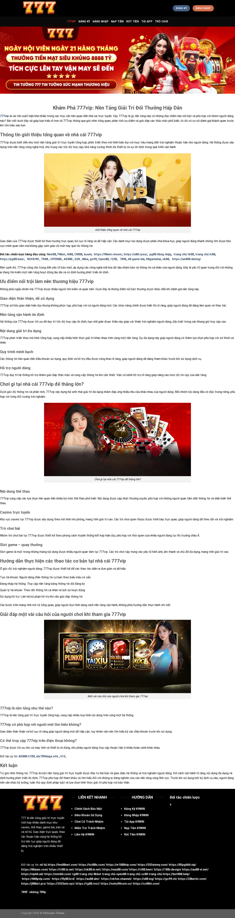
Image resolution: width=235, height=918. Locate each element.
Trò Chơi (161, 21)
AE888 (68, 259)
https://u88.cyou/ (135, 254)
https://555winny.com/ (153, 864)
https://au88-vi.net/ (195, 869)
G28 (77, 259)
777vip (71, 21)
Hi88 (70, 254)
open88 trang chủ (128, 874)
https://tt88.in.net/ (62, 869)
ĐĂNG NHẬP (101, 21)
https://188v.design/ (167, 869)
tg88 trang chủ (82, 874)
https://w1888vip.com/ (121, 864)
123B (113, 259)
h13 (62, 756)
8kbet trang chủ (104, 874)
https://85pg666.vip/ (182, 864)
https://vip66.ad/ (32, 874)
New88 (51, 254)
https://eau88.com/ (115, 869)
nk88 (165, 259)
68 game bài (136, 259)
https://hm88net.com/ (63, 864)
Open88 (103, 259)
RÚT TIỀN (132, 21)
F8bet (61, 254)
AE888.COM (27, 756)
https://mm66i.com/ (57, 874)
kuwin (88, 254)
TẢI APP (146, 21)
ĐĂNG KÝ (84, 21)
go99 (93, 259)
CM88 (78, 254)
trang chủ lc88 (205, 254)
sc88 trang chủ (151, 874)
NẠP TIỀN (117, 21)
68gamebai (153, 259)
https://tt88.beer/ (141, 869)
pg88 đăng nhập (160, 254)
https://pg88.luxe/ (12, 259)
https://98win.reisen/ (108, 254)
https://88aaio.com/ (34, 869)
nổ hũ (43, 864)
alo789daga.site (47, 756)
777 (23, 818)
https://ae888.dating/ (186, 259)
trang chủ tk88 (183, 254)
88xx (85, 259)
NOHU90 (33, 259)
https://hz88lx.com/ (92, 864)
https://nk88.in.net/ (88, 869)
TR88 (44, 259)
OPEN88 (56, 259)
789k (123, 259)
